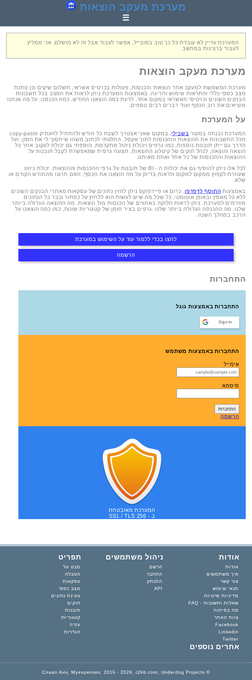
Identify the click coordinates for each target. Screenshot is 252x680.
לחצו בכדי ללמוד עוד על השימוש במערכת (126, 239)
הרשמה (126, 255)
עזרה (75, 624)
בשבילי (180, 133)
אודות (232, 566)
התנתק (154, 581)
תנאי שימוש (226, 588)
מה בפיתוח (226, 610)
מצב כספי (69, 588)
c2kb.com (147, 672)
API (158, 588)
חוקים (73, 602)
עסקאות (71, 581)
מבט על (71, 566)
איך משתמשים (222, 574)
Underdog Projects (183, 672)
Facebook (226, 624)
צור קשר (229, 581)
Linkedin (228, 631)
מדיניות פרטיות (221, 595)
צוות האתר (226, 617)
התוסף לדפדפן (203, 191)
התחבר (154, 574)
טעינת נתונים (65, 595)
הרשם (155, 566)
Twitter (230, 639)
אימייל (231, 364)
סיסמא (230, 385)
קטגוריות (70, 617)
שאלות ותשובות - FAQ (213, 602)
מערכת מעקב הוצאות (131, 7)
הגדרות (72, 631)
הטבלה (72, 574)
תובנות (72, 610)
